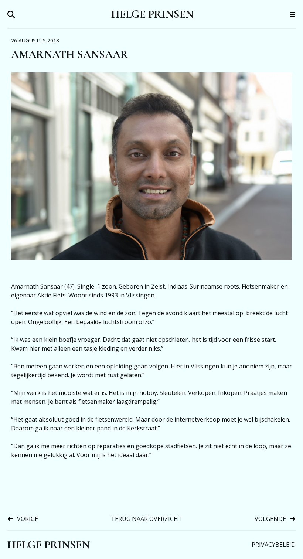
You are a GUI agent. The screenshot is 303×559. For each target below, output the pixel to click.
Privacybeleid (274, 545)
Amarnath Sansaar (69, 54)
